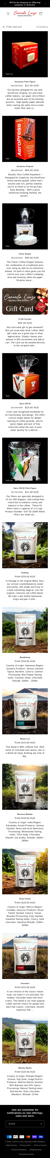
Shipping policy (35, 1150)
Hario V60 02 (25, 404)
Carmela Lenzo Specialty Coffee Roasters (28, 1142)
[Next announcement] (45, 4)
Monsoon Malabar (25, 814)
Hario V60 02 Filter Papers (25, 488)
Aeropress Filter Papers (25, 82)
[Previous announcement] (5, 4)
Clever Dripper (25, 254)
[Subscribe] (41, 1123)
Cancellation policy (26, 1154)
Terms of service (40, 1145)
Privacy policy (25, 1145)
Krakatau (25, 573)
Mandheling (25, 657)
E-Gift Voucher (25, 319)
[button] (8, 13)
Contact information (19, 1150)
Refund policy (11, 1145)
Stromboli (25, 983)
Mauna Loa (25, 739)
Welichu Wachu (25, 1068)
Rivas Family (25, 899)
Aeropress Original (25, 166)
